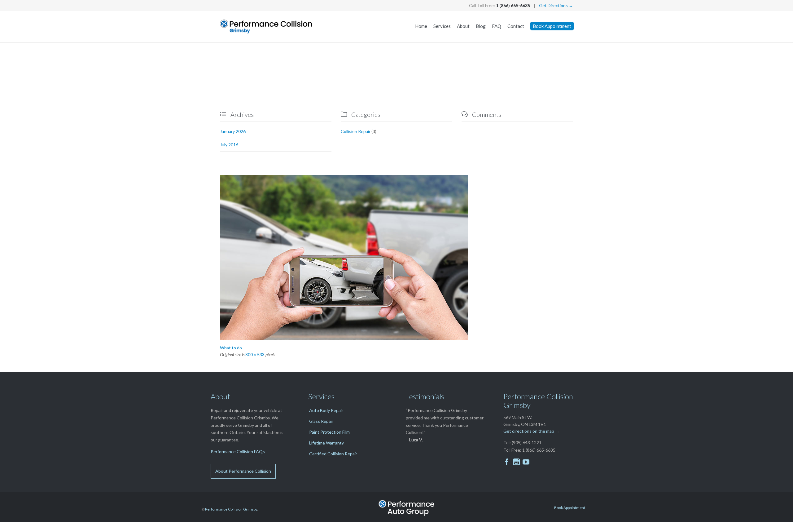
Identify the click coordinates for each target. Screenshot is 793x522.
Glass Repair (321, 421)
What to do (231, 347)
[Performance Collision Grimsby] (266, 26)
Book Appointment (569, 507)
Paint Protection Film (329, 432)
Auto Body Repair (326, 410)
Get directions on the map (528, 431)
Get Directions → (556, 5)
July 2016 (229, 144)
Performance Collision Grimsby (231, 509)
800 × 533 (255, 354)
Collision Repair (355, 131)
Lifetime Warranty (326, 442)
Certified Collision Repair (333, 453)
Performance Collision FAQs (238, 451)
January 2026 (233, 131)
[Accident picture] (396, 257)
